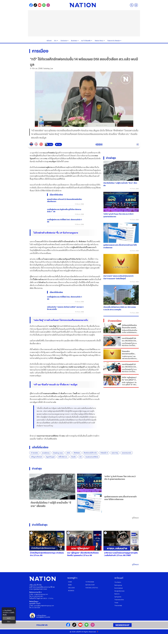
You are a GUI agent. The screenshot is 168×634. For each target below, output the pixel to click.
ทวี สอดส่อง (34, 453)
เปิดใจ (68, 453)
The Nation (117, 582)
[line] (86, 626)
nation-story (90, 585)
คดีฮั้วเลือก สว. (63, 457)
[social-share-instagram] (48, 5)
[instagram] (93, 626)
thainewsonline (119, 599)
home (70, 582)
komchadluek (118, 588)
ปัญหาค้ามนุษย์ (50, 457)
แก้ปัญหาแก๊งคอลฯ (36, 457)
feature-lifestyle (91, 588)
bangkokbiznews (119, 591)
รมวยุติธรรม (46, 453)
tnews (116, 602)
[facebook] (68, 626)
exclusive (71, 588)
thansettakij (118, 605)
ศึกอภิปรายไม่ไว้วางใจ (90, 453)
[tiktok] (74, 626)
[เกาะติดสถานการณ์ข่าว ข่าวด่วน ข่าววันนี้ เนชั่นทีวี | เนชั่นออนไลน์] (82, 5)
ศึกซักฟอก (77, 453)
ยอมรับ (9, 618)
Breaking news (58, 453)
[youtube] (80, 626)
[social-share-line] (44, 5)
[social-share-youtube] (39, 5)
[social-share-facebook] (31, 5)
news (70, 585)
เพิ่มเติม (5, 614)
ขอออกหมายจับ (126, 453)
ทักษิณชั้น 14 (104, 453)
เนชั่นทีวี (78, 632)
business (71, 590)
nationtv (117, 594)
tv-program (89, 582)
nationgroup (118, 585)
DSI (80, 457)
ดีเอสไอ (73, 457)
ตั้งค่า (8, 621)
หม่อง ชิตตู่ (115, 453)
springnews (117, 597)
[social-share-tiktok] (35, 5)
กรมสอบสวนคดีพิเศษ (91, 457)
